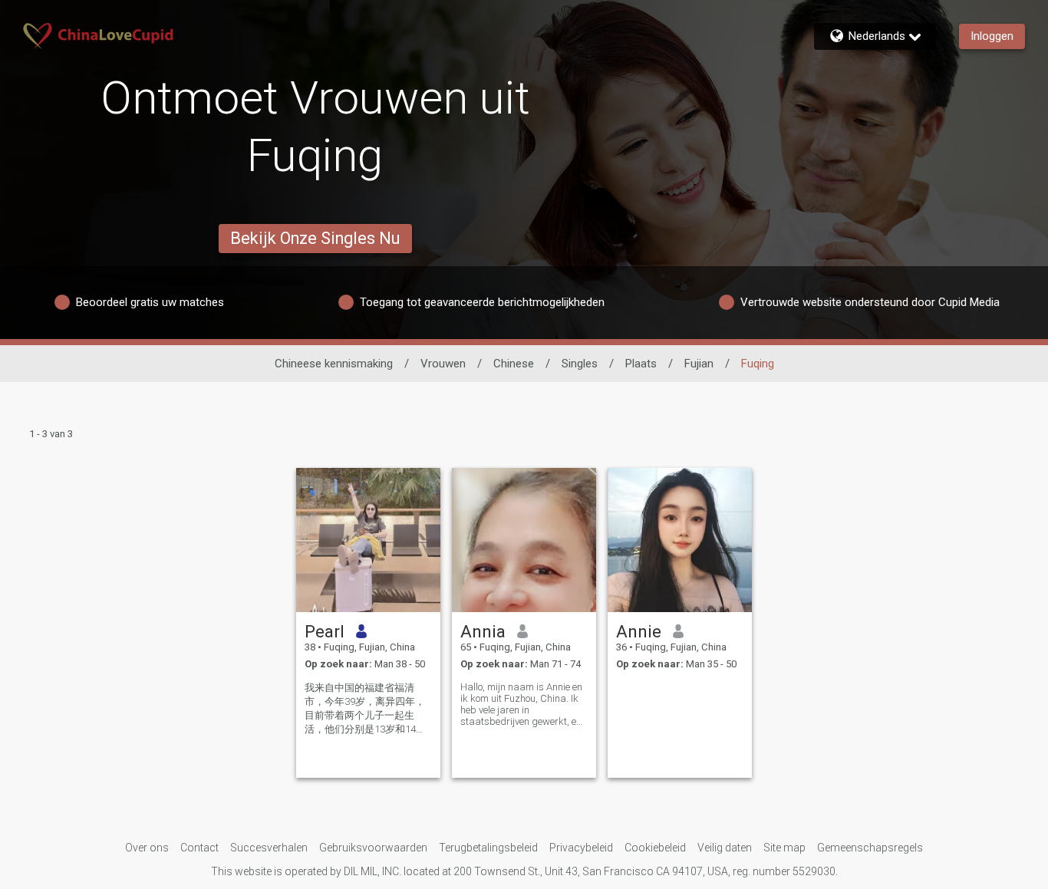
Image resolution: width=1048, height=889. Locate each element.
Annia (483, 631)
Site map (784, 847)
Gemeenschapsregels (870, 847)
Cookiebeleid (655, 847)
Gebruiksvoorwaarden (373, 847)
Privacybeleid (581, 847)
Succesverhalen (269, 847)
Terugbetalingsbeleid (488, 847)
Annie (638, 631)
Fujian (698, 363)
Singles (580, 363)
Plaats (641, 363)
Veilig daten (724, 847)
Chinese (513, 363)
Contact (199, 847)
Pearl (324, 631)
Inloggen (992, 36)
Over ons (147, 847)
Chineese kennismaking (334, 363)
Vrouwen (443, 363)
